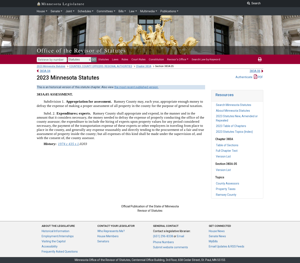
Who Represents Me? (111, 231)
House (41, 11)
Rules (125, 59)
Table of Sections (227, 145)
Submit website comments (170, 247)
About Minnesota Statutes (233, 110)
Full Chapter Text (227, 150)
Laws (115, 59)
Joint (69, 11)
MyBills (213, 241)
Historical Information (55, 231)
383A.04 (45, 71)
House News (217, 231)
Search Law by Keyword (206, 59)
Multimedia (147, 11)
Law (131, 11)
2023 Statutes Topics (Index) (234, 131)
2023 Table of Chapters (231, 126)
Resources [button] (225, 95)
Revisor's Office (176, 59)
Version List (223, 156)
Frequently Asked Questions (60, 251)
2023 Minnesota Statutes (51, 66)
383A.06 (255, 71)
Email (180, 236)
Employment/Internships (58, 236)
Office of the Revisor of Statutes (81, 50)
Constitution (156, 59)
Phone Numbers (163, 242)
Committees (105, 11)
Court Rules (138, 59)
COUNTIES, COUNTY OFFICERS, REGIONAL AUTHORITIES (100, 66)
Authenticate (244, 77)
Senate (55, 11)
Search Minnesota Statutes (233, 105)
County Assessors (227, 183)
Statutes (103, 59)
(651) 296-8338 (163, 236)
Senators (103, 241)
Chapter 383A (143, 66)
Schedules (84, 11)
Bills (121, 11)
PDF (260, 77)
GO (94, 59)
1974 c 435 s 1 (68, 144)
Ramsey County (226, 194)
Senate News (217, 236)
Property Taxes (226, 189)
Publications (168, 11)
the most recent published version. (136, 87)
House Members (108, 236)
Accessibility (50, 246)
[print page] (259, 59)
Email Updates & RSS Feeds (226, 246)
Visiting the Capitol (54, 241)
